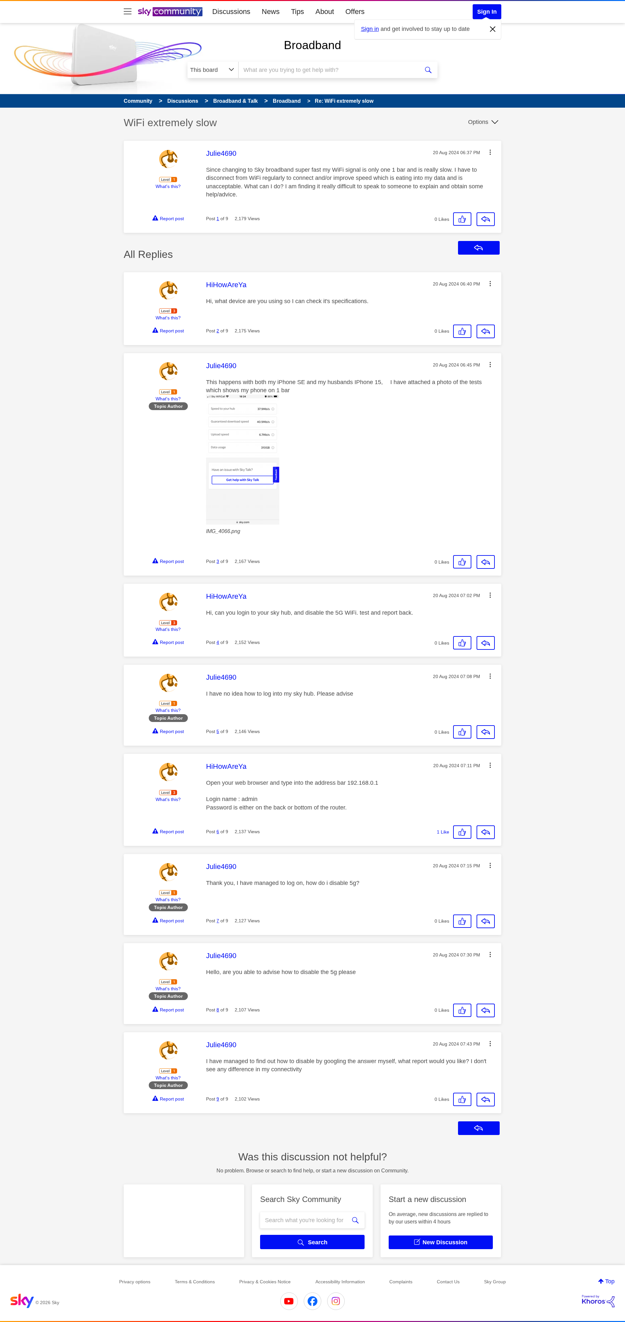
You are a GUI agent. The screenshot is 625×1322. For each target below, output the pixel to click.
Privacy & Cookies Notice (265, 1281)
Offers (355, 11)
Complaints (400, 1281)
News (271, 11)
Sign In (487, 11)
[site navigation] (128, 11)
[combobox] (328, 70)
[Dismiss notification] (493, 29)
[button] (490, 152)
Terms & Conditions (195, 1281)
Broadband (312, 45)
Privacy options (134, 1281)
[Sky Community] (170, 12)
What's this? (168, 186)
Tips (297, 11)
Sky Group (495, 1281)
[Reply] (486, 219)
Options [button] (478, 122)
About (324, 11)
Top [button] (610, 1281)
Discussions (231, 11)
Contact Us (448, 1281)
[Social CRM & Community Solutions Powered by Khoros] (598, 1301)
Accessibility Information (340, 1281)
